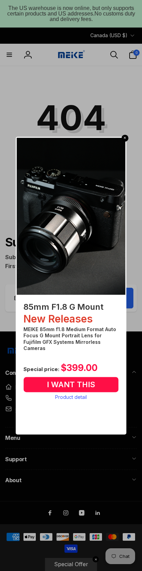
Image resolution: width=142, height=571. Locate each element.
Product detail (71, 397)
